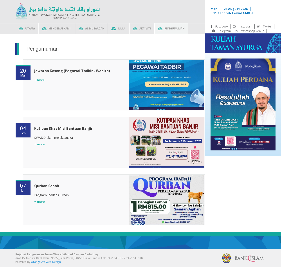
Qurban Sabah (46, 185)
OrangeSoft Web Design (46, 262)
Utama (30, 28)
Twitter (267, 26)
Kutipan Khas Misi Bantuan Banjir (63, 128)
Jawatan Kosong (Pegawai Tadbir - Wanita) (72, 70)
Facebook (221, 26)
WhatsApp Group (252, 31)
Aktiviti (145, 28)
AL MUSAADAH (94, 28)
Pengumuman (174, 28)
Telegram (224, 31)
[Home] (57, 11)
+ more (39, 80)
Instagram (245, 26)
